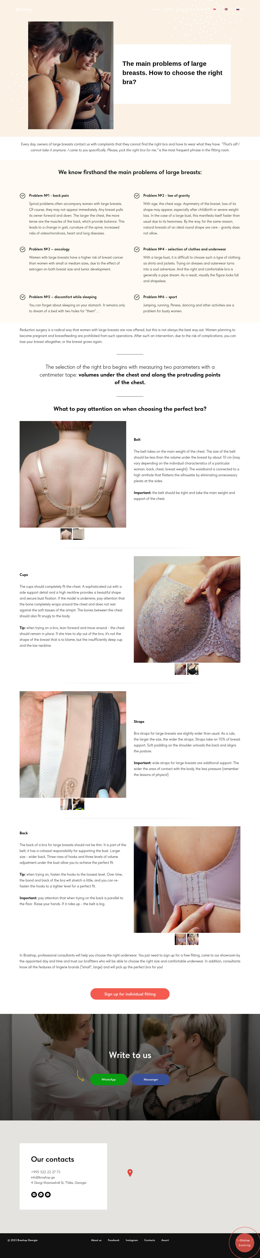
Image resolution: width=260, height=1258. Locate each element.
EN (231, 9)
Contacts (201, 9)
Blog (168, 9)
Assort (165, 1240)
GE (219, 9)
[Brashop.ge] (34, 1194)
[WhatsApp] (41, 1194)
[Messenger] (48, 1194)
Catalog (183, 9)
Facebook (113, 1240)
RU (242, 9)
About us (96, 1240)
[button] (130, 1173)
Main (156, 9)
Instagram (132, 1240)
